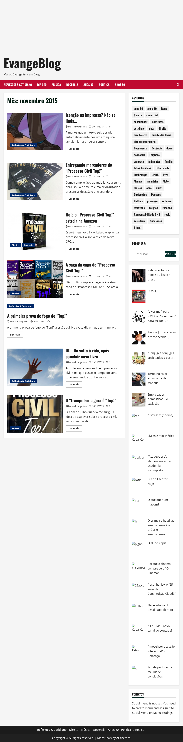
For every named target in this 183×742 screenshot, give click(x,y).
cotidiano (139, 128)
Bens (164, 108)
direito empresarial (145, 141)
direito (162, 128)
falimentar (154, 161)
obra (149, 188)
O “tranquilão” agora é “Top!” (35, 414)
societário (139, 221)
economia (139, 155)
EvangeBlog (32, 63)
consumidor (140, 122)
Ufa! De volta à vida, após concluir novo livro (35, 367)
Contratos (158, 122)
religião (153, 208)
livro (165, 174)
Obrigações (140, 194)
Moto (166, 181)
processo (152, 201)
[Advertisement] (91, 25)
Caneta (138, 115)
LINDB (155, 174)
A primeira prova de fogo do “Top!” (37, 315)
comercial (152, 115)
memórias (152, 181)
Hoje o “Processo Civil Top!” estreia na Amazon (35, 231)
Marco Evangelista (77, 126)
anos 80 (138, 108)
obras (159, 188)
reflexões (139, 208)
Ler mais (75, 149)
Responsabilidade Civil (147, 214)
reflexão (167, 201)
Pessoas (156, 194)
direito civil (140, 135)
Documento (140, 148)
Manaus (138, 181)
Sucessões (156, 221)
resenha (167, 208)
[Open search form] (178, 84)
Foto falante (163, 168)
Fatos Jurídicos (142, 168)
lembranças (140, 174)
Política (104, 84)
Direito (41, 84)
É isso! (137, 227)
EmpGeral (154, 155)
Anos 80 (88, 84)
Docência (72, 84)
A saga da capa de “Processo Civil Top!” (35, 279)
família (168, 161)
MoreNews (104, 738)
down (169, 148)
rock (167, 214)
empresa (139, 161)
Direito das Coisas (162, 135)
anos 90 (152, 108)
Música (56, 84)
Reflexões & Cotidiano (18, 84)
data (151, 128)
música (138, 188)
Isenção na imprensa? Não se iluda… (35, 131)
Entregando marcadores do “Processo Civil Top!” (35, 181)
